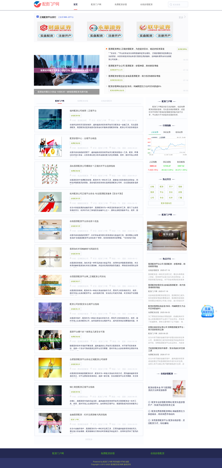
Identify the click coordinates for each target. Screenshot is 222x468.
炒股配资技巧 (75, 281)
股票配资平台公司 (116, 70)
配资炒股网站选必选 (117, 90)
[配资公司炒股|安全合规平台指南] (50, 312)
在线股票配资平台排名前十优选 (84, 221)
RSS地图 (116, 461)
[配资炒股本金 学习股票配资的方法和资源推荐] (179, 389)
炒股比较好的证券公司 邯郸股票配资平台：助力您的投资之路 (166, 322)
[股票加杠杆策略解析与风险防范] (50, 257)
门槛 (180, 197)
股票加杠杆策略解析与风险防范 (84, 248)
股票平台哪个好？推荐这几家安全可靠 (87, 331)
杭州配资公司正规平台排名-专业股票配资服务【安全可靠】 (97, 193)
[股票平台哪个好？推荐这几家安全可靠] (50, 339)
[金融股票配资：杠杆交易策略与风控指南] (50, 422)
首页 (75, 4)
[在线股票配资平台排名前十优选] (50, 229)
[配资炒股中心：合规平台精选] (50, 146)
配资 (161, 186)
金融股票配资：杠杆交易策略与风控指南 (88, 414)
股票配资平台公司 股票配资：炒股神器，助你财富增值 (133, 65)
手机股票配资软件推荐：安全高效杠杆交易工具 (166, 343)
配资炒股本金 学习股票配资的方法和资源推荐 (159, 389)
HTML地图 (124, 461)
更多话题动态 (166, 203)
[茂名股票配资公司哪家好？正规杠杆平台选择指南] (50, 174)
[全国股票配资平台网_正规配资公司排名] (50, 284)
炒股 (180, 192)
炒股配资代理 (75, 198)
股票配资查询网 (117, 464)
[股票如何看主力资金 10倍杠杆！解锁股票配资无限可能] (66, 70)
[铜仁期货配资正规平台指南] (50, 395)
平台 (161, 192)
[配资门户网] (46, 4)
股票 (152, 192)
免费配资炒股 (121, 4)
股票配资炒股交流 (116, 80)
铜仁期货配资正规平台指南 (82, 386)
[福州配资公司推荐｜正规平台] (50, 118)
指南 (180, 186)
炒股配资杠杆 (75, 364)
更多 (181, 17)
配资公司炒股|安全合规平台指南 (84, 303)
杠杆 (171, 197)
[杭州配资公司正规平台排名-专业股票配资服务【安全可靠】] (50, 201)
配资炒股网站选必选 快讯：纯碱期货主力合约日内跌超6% (134, 86)
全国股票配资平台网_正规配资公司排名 (88, 276)
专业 (161, 197)
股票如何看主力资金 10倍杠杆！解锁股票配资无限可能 (63, 91)
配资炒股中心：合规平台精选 (83, 138)
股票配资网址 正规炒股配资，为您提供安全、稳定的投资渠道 (136, 48)
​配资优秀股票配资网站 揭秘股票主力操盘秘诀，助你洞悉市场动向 (166, 412)
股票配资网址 (182, 49)
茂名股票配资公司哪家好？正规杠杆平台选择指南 (92, 165)
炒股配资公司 (75, 309)
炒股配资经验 (75, 115)
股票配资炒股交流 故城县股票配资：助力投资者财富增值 (134, 75)
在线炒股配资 (146, 4)
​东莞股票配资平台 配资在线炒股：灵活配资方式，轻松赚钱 (166, 421)
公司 (152, 197)
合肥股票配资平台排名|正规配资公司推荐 (88, 359)
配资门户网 (96, 4)
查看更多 (88, 439)
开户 (171, 186)
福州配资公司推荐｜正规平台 (83, 110)
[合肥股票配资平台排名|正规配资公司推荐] (50, 367)
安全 (171, 192)
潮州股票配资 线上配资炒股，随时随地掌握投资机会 (166, 364)
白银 (152, 186)
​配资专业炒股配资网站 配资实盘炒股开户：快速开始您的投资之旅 (166, 403)
